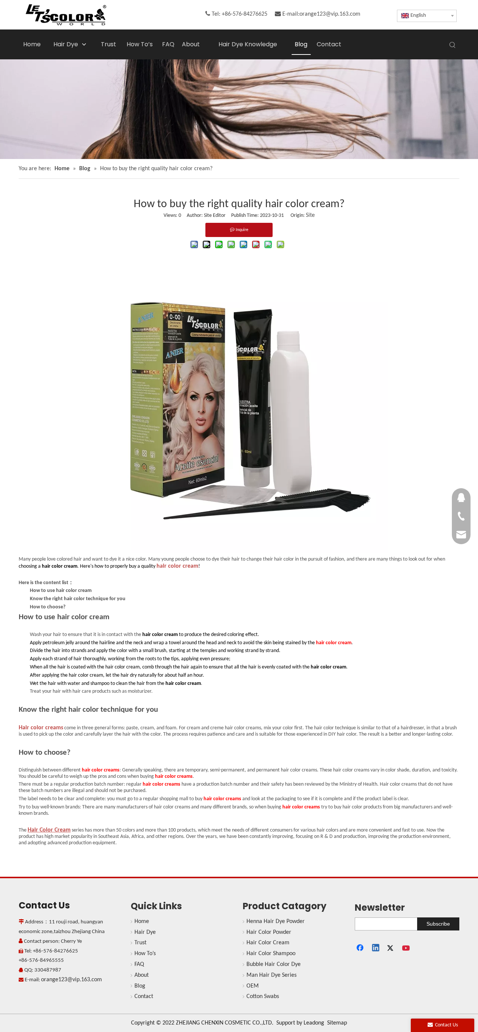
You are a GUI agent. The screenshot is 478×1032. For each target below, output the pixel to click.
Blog (139, 986)
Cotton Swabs (262, 997)
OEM (252, 986)
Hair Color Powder (268, 932)
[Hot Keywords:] (452, 45)
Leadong (314, 1023)
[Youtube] (407, 948)
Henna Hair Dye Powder (275, 922)
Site (310, 215)
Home (141, 922)
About (141, 975)
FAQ (139, 964)
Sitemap (337, 1023)
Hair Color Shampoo (270, 954)
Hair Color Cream (267, 943)
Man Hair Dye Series (271, 975)
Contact (143, 997)
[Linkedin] (376, 948)
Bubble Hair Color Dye (273, 964)
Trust (140, 943)
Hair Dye (145, 932)
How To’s (145, 954)
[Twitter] (391, 948)
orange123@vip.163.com (329, 14)
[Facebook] (361, 948)
